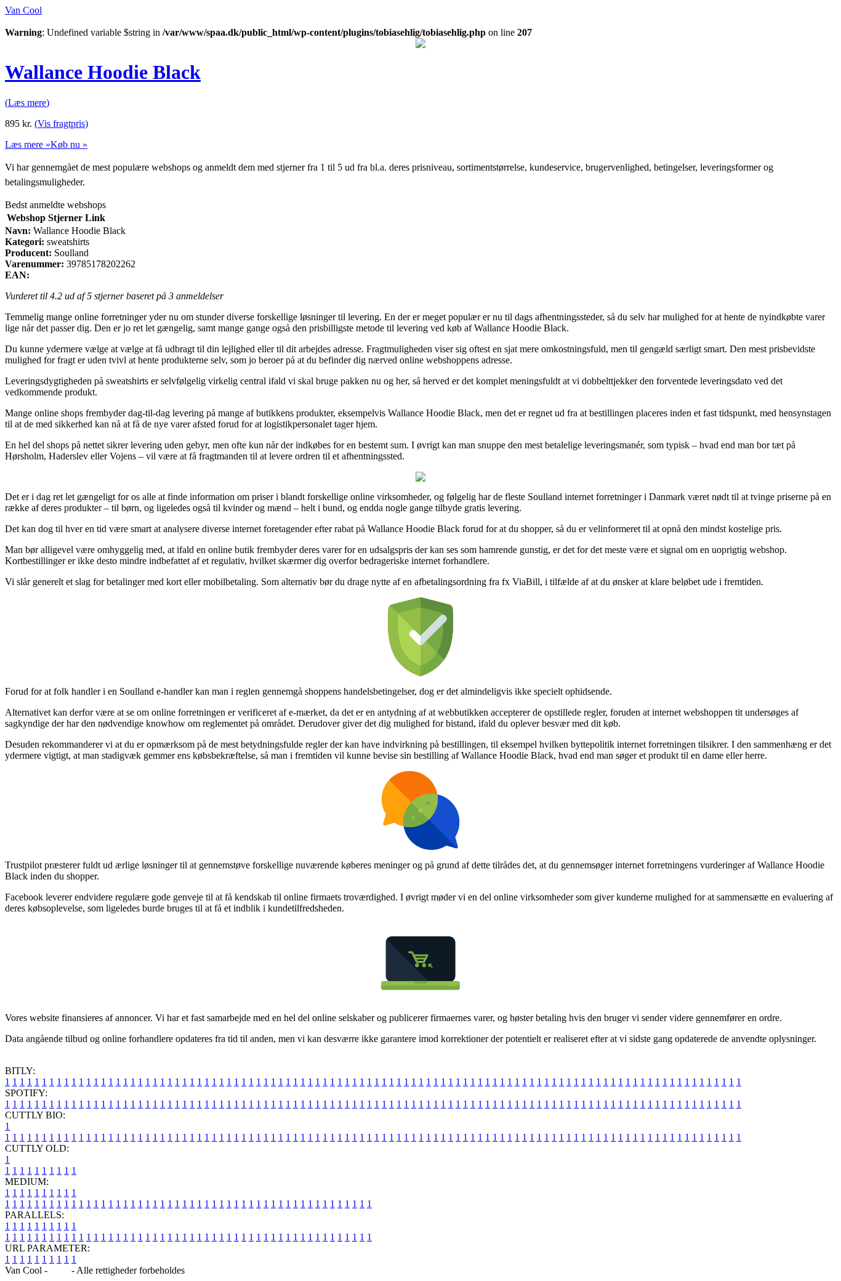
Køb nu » (68, 144)
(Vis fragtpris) (61, 123)
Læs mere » (27, 144)
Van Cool (23, 10)
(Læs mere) (27, 102)
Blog (59, 1270)
